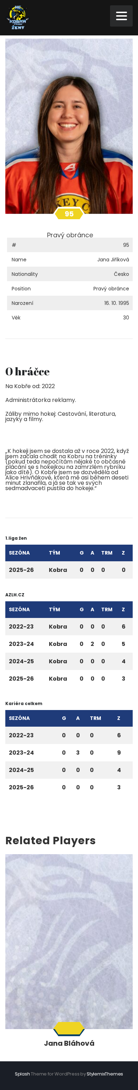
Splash (22, 1074)
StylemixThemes (105, 1074)
